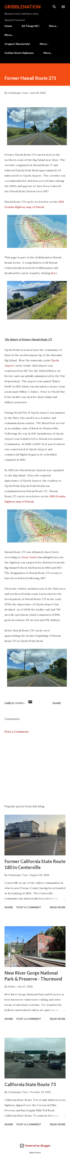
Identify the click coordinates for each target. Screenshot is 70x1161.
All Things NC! (30, 25)
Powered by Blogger (37, 1145)
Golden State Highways (19, 52)
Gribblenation (22, 6)
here (54, 273)
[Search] (54, 6)
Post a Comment (16, 731)
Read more (58, 907)
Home (8, 25)
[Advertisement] (35, 769)
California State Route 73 (30, 1084)
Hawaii (20, 703)
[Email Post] (30, 703)
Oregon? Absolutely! (17, 43)
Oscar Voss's (29, 557)
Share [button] (56, 703)
